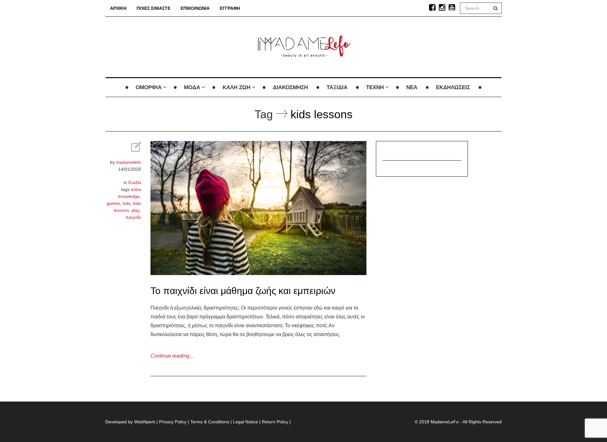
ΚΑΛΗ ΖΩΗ (236, 87)
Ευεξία (134, 182)
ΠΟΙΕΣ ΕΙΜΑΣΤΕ (153, 8)
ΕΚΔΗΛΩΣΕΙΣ (453, 87)
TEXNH (375, 87)
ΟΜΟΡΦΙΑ (149, 87)
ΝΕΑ (411, 87)
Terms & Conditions (209, 421)
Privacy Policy (173, 421)
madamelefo (128, 162)
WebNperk (144, 421)
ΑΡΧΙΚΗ (118, 8)
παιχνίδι (133, 217)
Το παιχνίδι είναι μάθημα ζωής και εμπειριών (242, 290)
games (113, 203)
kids (127, 203)
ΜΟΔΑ (192, 87)
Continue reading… (172, 356)
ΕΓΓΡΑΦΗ (230, 8)
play (136, 210)
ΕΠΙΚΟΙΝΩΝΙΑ (195, 8)
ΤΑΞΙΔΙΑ (337, 87)
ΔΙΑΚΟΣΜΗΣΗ (290, 87)
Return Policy (275, 421)
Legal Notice (245, 421)
